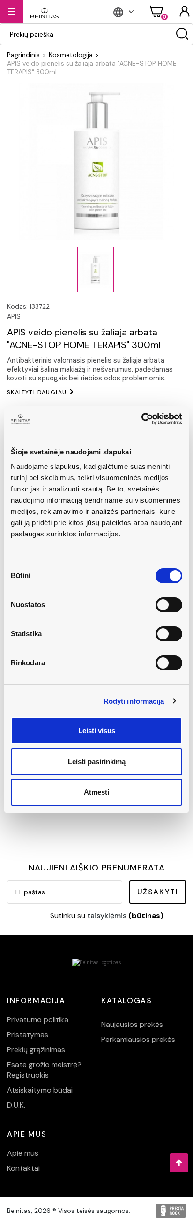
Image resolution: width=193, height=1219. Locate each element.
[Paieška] (182, 34)
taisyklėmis (106, 916)
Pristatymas (27, 1035)
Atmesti (96, 792)
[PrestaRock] (171, 1211)
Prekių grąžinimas (36, 1050)
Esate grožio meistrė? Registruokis (44, 1070)
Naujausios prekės (132, 1024)
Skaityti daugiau (37, 392)
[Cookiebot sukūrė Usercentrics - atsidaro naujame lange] (141, 419)
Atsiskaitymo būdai (40, 1090)
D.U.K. (16, 1105)
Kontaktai (23, 1168)
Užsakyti (157, 892)
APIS (14, 316)
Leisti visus (96, 731)
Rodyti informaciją (134, 701)
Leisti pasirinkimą (97, 762)
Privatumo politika (37, 1020)
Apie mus (22, 1153)
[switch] (169, 604)
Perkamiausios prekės (138, 1039)
